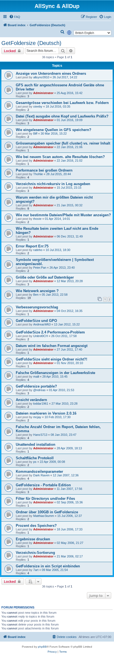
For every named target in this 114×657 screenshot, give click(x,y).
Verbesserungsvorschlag (37, 307)
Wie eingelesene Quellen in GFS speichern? (53, 130)
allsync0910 (41, 77)
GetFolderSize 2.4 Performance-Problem (50, 332)
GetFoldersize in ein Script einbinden (48, 566)
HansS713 (40, 434)
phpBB (42, 646)
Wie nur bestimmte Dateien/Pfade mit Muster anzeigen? (63, 215)
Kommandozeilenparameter (39, 471)
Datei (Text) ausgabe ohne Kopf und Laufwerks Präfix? (62, 116)
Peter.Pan (39, 267)
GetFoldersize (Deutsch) (31, 43)
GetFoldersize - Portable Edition (43, 485)
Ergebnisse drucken (33, 539)
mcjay (37, 417)
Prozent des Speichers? (36, 526)
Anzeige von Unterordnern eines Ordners (51, 73)
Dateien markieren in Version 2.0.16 (46, 413)
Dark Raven (41, 475)
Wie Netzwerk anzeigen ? (37, 291)
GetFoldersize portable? (36, 386)
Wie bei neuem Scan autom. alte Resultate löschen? (60, 157)
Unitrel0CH (40, 336)
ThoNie (38, 174)
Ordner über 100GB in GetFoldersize (47, 512)
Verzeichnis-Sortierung (35, 553)
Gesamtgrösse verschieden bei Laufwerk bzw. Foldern (62, 103)
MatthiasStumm (43, 515)
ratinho (37, 250)
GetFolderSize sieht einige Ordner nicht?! (51, 359)
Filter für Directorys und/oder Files (45, 498)
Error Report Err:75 (32, 246)
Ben (35, 294)
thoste (37, 218)
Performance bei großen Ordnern (44, 170)
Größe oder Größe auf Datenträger (45, 277)
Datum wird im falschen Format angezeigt (51, 346)
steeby (37, 106)
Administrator (43, 93)
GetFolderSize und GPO (36, 321)
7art (35, 569)
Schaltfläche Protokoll (35, 458)
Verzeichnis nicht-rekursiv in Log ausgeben (53, 184)
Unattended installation (35, 444)
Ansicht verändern (31, 400)
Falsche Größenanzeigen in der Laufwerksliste (55, 373)
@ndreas (39, 390)
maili (36, 376)
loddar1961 (40, 403)
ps (35, 461)
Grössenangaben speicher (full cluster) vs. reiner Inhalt (63, 143)
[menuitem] (14, 17)
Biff (35, 133)
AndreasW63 (42, 324)
